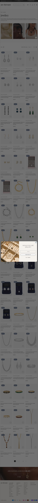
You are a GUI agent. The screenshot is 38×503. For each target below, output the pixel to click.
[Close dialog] (36, 242)
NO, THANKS (28, 257)
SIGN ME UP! (28, 254)
